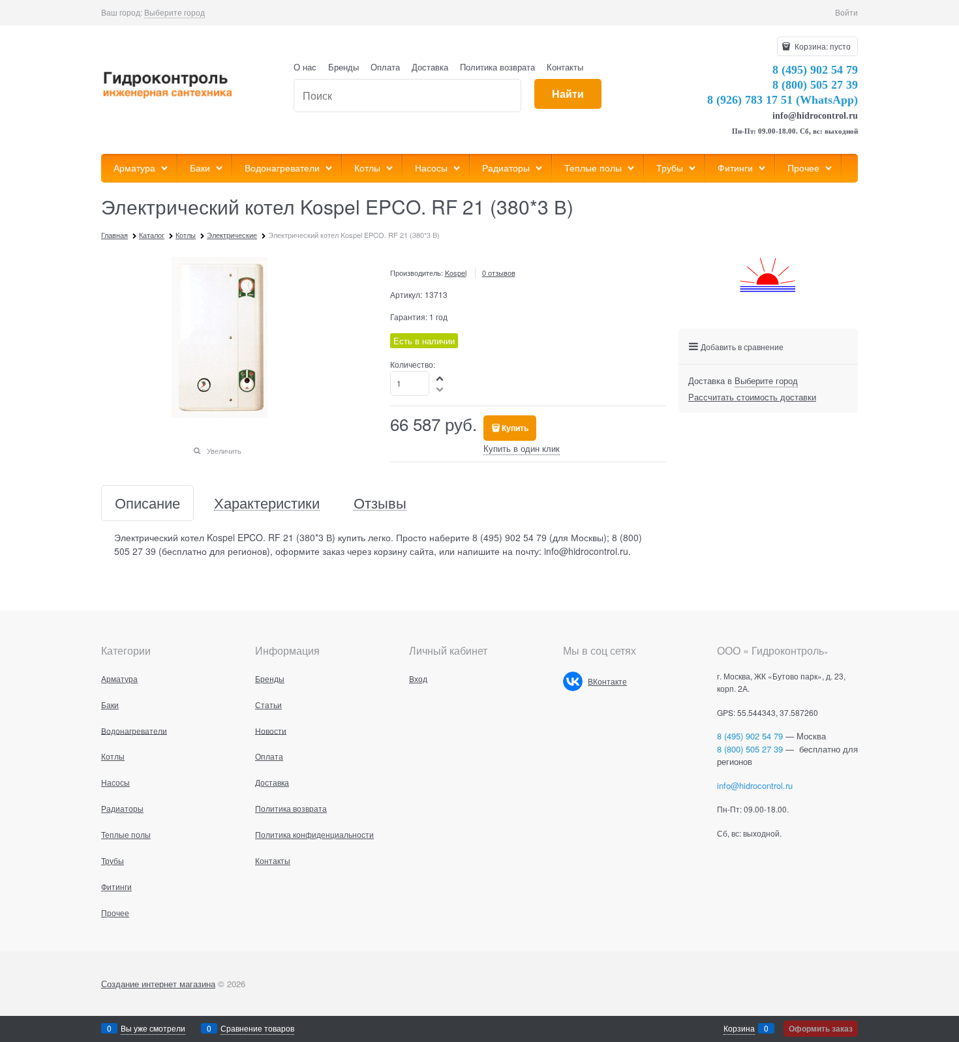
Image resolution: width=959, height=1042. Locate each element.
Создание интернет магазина (158, 983)
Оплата (385, 67)
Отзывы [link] (380, 503)
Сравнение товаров (257, 1028)
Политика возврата (497, 67)
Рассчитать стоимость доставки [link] (752, 397)
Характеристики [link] (267, 503)
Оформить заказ (821, 1028)
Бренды (343, 67)
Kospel (455, 272)
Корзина (739, 1028)
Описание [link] (147, 503)
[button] (440, 377)
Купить (515, 428)
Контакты (565, 67)
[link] (174, 12)
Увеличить (224, 450)
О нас (305, 67)
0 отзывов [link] (498, 272)
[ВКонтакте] (573, 681)
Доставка (430, 67)
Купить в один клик (521, 448)
